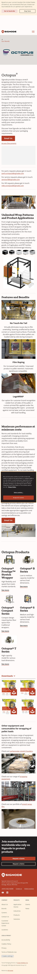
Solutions (17, 919)
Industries (17, 911)
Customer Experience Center (5, 923)
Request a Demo (18, 864)
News (27, 908)
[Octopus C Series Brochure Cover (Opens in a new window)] (27, 687)
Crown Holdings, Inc (22, 963)
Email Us (8, 138)
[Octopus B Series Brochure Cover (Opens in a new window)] (9, 687)
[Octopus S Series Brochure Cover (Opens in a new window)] (9, 706)
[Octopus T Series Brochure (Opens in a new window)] (27, 706)
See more (5, 590)
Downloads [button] (7, 676)
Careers (4, 913)
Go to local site (9, 11)
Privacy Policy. (12, 487)
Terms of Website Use (9, 952)
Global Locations (29, 889)
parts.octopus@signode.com (13, 173)
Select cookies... (18, 492)
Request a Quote (18, 858)
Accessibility (6, 940)
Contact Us (5, 917)
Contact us (19, 889)
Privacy (4, 948)
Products (17, 915)
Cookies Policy (6, 944)
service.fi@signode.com (11, 179)
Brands (4, 908)
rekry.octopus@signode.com (13, 186)
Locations (5, 930)
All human (10, 970)
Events (27, 904)
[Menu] (33, 31)
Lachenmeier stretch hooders (21, 751)
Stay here (25, 10)
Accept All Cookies (18, 497)
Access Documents (9, 143)
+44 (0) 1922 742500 (7, 889)
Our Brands (6, 41)
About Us (5, 904)
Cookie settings (7, 956)
